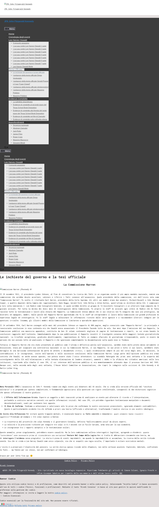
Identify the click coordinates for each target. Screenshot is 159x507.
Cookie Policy (70, 461)
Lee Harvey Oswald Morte (23, 66)
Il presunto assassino (21, 43)
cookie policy (61, 493)
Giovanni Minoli (19, 143)
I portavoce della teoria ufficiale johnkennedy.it (30, 87)
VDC (120, 473)
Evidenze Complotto (18, 99)
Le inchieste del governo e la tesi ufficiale (29, 72)
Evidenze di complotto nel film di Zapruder (29, 116)
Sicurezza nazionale (21, 125)
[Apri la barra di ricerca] (6, 148)
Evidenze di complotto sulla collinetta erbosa (30, 119)
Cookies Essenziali (12, 496)
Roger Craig (17, 137)
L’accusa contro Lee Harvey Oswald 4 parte (29, 55)
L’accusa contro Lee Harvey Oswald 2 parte (29, 49)
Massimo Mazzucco (20, 140)
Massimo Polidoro (20, 96)
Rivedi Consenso (7, 465)
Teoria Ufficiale (15, 69)
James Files (17, 134)
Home (11, 34)
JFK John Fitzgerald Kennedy (17, 9)
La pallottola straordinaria (22, 102)
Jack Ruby (17, 131)
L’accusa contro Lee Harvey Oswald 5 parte (29, 58)
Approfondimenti (16, 122)
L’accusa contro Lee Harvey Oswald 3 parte (29, 52)
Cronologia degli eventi (19, 37)
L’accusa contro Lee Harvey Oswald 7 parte (29, 64)
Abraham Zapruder (20, 128)
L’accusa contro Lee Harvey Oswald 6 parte (29, 61)
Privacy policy (35, 505)
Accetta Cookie (7, 505)
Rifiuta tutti (21, 505)
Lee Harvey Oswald (18, 40)
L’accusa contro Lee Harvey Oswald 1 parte (29, 46)
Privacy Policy (88, 461)
